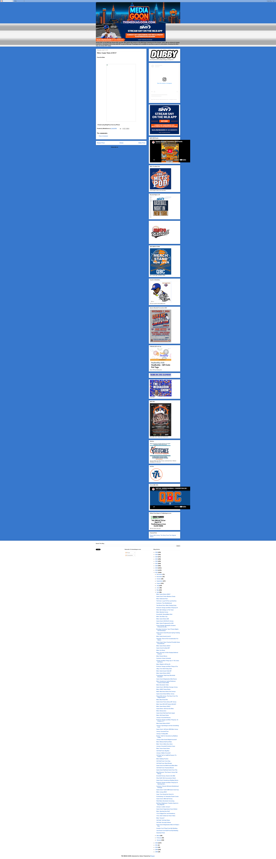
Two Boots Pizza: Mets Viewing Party (166, 605)
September (160, 581)
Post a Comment (103, 136)
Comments (129, 555)
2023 (156, 559)
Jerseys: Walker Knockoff (163, 753)
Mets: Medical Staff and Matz (164, 741)
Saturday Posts (160, 832)
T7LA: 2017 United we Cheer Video (165, 815)
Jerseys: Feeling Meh (162, 733)
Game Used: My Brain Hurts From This (166, 770)
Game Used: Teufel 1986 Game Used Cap (167, 789)
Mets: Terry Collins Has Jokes (164, 744)
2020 (156, 565)
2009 (156, 849)
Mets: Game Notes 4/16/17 (163, 706)
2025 (156, 554)
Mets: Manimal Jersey (162, 612)
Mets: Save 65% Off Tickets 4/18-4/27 (166, 704)
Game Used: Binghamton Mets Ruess (166, 679)
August (159, 583)
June (158, 587)
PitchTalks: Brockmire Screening (165, 801)
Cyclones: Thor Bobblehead (164, 603)
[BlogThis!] (124, 128)
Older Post (141, 143)
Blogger (152, 856)
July (158, 585)
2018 (156, 570)
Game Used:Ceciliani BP (163, 648)
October (159, 578)
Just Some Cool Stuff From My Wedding (167, 830)
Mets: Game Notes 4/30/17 (163, 594)
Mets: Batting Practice (162, 758)
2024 (156, 556)
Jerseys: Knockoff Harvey (163, 717)
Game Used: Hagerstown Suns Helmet (166, 809)
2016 (156, 843)
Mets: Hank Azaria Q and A (163, 636)
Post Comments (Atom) (125, 147)
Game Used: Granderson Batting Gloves (167, 780)
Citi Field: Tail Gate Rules (163, 820)
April (158, 592)
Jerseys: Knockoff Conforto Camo (165, 746)
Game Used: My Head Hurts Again (165, 713)
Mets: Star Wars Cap (161, 616)
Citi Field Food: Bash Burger (164, 763)
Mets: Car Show (160, 650)
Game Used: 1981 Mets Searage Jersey (167, 687)
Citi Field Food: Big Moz (162, 750)
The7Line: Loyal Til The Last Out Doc (166, 601)
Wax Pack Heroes (155, 99)
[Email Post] (120, 128)
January (159, 840)
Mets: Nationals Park (162, 598)
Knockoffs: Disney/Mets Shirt (164, 614)
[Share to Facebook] (127, 128)
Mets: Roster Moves (161, 656)
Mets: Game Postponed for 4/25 (164, 623)
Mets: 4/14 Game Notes (162, 715)
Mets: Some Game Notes (163, 748)
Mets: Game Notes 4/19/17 (163, 673)
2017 (156, 572)
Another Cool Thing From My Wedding (166, 828)
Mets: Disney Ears (161, 710)
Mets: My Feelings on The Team (165, 609)
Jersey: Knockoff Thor (162, 731)
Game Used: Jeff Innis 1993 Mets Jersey (167, 729)
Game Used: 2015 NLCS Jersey (164, 621)
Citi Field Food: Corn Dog (163, 761)
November (160, 576)
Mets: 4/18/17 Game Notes (163, 689)
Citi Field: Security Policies (163, 822)
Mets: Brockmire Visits (162, 684)
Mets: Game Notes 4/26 (162, 618)
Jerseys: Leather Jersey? (163, 806)
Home (121, 143)
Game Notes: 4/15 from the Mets (165, 708)
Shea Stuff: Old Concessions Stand (166, 778)
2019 (156, 568)
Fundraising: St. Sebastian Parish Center (167, 796)
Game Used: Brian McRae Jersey (165, 693)
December (160, 574)
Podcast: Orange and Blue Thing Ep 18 (167, 607)
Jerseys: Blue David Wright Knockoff (166, 739)
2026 (156, 552)
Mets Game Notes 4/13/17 (163, 723)
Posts (128, 552)
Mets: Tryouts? (160, 818)
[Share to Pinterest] (128, 128)
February (159, 837)
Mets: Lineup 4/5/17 (161, 792)
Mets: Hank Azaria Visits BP (163, 671)
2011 (156, 845)
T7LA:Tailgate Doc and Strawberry (165, 813)
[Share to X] (126, 128)
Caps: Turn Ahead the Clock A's (165, 794)
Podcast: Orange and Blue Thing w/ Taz (167, 666)
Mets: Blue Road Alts (162, 699)
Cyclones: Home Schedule (163, 658)
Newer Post (101, 143)
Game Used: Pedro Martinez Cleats (165, 596)
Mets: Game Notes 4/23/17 (163, 645)
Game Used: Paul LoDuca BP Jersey (166, 701)
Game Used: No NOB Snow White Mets (166, 765)
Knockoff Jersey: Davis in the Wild (165, 775)
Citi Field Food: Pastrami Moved (165, 767)
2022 (156, 561)
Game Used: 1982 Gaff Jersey (164, 798)
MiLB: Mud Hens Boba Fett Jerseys (166, 691)
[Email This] (123, 128)
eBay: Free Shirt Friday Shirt (164, 668)
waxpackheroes (164, 99)
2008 (156, 851)
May (158, 590)
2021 (156, 563)
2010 (156, 847)
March (158, 835)
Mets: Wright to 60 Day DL (163, 664)
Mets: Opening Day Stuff (163, 811)
